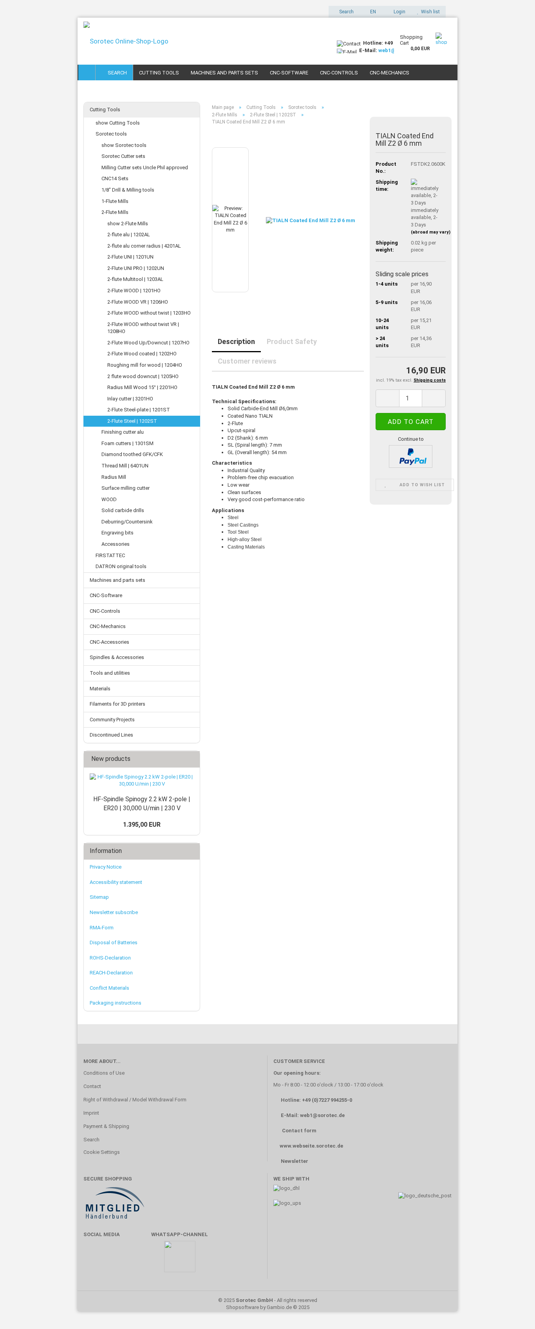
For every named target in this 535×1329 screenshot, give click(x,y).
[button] (371, 12)
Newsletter (294, 1161)
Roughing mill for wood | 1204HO (144, 365)
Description (236, 341)
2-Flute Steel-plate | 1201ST (138, 410)
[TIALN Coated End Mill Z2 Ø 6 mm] (310, 219)
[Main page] (87, 72)
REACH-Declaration (111, 973)
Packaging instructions (115, 1003)
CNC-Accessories (109, 642)
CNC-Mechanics (389, 73)
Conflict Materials (109, 988)
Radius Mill (113, 477)
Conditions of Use (104, 1073)
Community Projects (112, 719)
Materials (100, 689)
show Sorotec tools (123, 145)
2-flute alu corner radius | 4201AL (144, 246)
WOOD (109, 499)
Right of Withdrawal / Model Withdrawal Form (134, 1100)
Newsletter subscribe (114, 912)
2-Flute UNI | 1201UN (130, 257)
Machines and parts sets (224, 73)
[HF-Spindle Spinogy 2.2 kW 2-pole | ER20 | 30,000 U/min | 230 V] (142, 780)
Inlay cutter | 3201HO (130, 399)
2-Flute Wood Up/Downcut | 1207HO (148, 343)
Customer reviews (247, 361)
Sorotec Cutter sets (123, 156)
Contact (92, 1086)
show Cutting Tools (118, 123)
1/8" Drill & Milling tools (127, 190)
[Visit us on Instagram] (139, 1260)
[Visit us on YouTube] (116, 1260)
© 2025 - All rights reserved (267, 1300)
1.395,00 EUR (142, 824)
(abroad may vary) (430, 232)
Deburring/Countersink (127, 522)
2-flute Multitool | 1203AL (135, 279)
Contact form (299, 1130)
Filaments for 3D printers (117, 704)
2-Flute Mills (114, 212)
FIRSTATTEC (110, 555)
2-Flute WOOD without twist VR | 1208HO (143, 328)
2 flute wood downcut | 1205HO (143, 376)
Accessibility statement (116, 882)
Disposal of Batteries (113, 942)
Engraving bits (117, 533)
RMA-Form (102, 928)
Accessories (115, 544)
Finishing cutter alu (122, 432)
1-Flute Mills (114, 201)
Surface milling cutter (125, 488)
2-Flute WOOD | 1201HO (134, 290)
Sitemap (99, 897)
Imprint (91, 1113)
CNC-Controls (339, 73)
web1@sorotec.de (322, 1115)
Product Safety (292, 341)
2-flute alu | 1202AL (128, 234)
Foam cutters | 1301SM (127, 443)
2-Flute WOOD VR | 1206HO (137, 302)
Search (116, 73)
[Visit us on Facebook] (93, 1260)
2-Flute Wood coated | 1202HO (142, 354)
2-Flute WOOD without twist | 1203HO (149, 313)
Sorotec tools (111, 134)
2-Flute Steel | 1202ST (132, 421)
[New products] (191, 759)
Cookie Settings (101, 1152)
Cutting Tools (159, 73)
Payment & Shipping (106, 1126)
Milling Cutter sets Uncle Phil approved (144, 167)
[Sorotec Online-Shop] (204, 41)
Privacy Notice (105, 867)
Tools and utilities (110, 673)
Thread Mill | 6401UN (124, 466)
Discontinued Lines (111, 735)
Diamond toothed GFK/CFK (132, 454)
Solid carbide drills (122, 510)
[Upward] (513, 1311)
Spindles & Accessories (117, 657)
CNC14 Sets (114, 178)
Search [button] (346, 11)
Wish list (429, 11)
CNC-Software (289, 73)
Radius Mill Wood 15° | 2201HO (142, 387)
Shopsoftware (242, 1307)
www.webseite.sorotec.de (311, 1146)
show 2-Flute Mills (127, 223)
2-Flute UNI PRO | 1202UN (135, 268)
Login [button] (398, 11)
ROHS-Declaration (110, 958)
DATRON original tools (121, 566)
